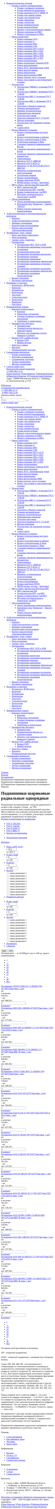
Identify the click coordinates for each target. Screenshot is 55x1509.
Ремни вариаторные (26, 72)
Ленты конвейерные (21, 199)
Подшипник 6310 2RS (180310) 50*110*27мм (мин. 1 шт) (27, 1237)
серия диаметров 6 (18, 886)
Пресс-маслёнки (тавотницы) (25, 235)
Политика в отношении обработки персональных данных (27, 1497)
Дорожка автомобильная (28, 108)
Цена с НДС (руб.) (14, 847)
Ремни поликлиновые (27, 60)
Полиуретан (17, 292)
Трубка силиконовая (21, 362)
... (7, 962)
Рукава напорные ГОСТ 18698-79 (32, 13)
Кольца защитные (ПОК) (28, 180)
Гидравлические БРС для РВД (30, 190)
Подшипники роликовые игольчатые (34, 268)
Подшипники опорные (27, 256)
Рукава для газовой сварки (29, 15)
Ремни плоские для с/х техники (31, 77)
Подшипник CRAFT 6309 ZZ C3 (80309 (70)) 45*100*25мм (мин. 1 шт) (21, 987)
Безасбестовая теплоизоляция (25, 225)
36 (7, 979)
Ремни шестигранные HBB (29, 75)
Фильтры (5, 842)
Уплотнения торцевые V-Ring (30, 142)
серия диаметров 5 (18, 884)
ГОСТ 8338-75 (13, 828)
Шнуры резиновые (25, 120)
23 (7, 965)
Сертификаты (12, 1458)
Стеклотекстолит (19, 297)
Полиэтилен (17, 299)
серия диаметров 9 (18, 894)
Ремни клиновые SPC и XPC (30, 58)
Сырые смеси (23, 127)
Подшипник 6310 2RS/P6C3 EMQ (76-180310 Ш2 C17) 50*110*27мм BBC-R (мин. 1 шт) (26, 1279)
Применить (11, 943)
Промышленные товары (17, 307)
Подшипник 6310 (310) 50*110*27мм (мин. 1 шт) (23, 1093)
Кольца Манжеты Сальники (24, 130)
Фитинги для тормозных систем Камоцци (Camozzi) (31, 334)
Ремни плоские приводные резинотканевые (29, 210)
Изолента (16, 347)
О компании (29, 369)
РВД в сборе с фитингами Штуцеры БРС (30, 185)
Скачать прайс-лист (15, 366)
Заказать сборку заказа (11, 395)
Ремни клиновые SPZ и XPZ (30, 51)
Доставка (19, 369)
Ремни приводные (20, 37)
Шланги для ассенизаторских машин (34, 29)
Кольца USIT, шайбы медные (25, 338)
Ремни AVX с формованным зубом (33, 68)
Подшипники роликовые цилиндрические (28, 274)
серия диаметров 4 (18, 881)
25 (7, 970)
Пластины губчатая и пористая (31, 106)
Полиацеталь (18, 290)
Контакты (10, 369)
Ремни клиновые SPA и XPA (30, 53)
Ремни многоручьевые (27, 70)
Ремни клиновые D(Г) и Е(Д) (30, 49)
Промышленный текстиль (24, 350)
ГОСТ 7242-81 (13, 826)
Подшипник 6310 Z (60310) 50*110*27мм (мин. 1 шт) (25, 1154)
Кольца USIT (23, 340)
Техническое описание (16, 837)
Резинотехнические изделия (19, 3)
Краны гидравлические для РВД (32, 192)
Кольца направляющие (27, 178)
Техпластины (18, 84)
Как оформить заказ (15, 1439)
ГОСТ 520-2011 (13, 823)
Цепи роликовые (19, 237)
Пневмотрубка (23, 326)
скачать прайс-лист (9, 402)
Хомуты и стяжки (20, 345)
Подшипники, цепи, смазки (19, 233)
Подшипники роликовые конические (34, 254)
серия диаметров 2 (18, 876)
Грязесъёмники (24, 158)
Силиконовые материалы (18, 352)
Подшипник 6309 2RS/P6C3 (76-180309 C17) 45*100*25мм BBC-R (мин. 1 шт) (21, 1050)
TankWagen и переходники (29, 321)
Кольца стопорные (20, 278)
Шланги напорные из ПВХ (29, 32)
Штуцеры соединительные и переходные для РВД (30, 195)
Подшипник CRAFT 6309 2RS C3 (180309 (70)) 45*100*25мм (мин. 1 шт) (22, 1072)
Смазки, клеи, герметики (23, 240)
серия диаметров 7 (18, 889)
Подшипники (18, 242)
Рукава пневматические (28, 25)
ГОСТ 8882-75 (13, 831)
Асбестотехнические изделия (25, 221)
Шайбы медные (24, 343)
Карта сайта (11, 1444)
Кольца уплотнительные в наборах (33, 137)
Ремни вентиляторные (27, 65)
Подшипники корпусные (28, 252)
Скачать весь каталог (15, 1460)
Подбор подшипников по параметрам (18, 819)
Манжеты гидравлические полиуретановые (29, 171)
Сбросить (10, 946)
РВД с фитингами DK (27, 187)
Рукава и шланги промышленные (27, 6)
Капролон (16, 288)
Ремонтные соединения (28, 314)
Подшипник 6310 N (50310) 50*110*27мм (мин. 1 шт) (25, 1135)
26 (7, 972)
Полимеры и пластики (16, 283)
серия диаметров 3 (18, 878)
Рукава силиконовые (21, 354)
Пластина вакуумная (26, 115)
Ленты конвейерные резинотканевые (34, 201)
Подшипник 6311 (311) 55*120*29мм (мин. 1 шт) (23, 1300)
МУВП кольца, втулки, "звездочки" (33, 182)
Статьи (9, 1471)
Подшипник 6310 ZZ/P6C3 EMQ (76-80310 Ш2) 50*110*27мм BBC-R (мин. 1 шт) (23, 1216)
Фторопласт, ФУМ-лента (23, 285)
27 (7, 974)
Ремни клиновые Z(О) (27, 39)
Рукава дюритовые (25, 20)
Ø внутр (10, 862)
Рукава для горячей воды (28, 17)
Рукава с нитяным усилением (30, 8)
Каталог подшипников (16, 833)
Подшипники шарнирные (29, 259)
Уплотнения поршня (26, 175)
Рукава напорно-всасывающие (31, 10)
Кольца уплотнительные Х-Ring (31, 139)
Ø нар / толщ (12, 854)
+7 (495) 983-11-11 (14, 371)
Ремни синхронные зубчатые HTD (33, 63)
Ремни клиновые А (26, 41)
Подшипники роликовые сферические (34, 271)
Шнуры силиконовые (21, 364)
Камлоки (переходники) (23, 309)
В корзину (5, 1006)
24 (7, 967)
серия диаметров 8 (18, 892)
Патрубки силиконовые (22, 357)
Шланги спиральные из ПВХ (30, 34)
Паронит (16, 218)
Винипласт (17, 302)
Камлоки (21, 311)
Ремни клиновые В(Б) (27, 44)
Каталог (10, 1453)
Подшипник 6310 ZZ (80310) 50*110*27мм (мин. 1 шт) (26, 1174)
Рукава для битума (25, 22)
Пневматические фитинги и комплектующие (30, 329)
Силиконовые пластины (23, 359)
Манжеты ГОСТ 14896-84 (29, 161)
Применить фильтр (15, 897)
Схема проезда (13, 1474)
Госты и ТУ (11, 1455)
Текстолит (16, 295)
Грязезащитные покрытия (28, 113)
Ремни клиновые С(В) (27, 46)
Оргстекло (16, 304)
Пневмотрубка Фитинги (23, 323)
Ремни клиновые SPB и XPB (30, 56)
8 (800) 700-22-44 (9, 392)
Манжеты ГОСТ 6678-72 (28, 163)
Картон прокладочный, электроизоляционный (22, 229)
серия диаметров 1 (18, 873)
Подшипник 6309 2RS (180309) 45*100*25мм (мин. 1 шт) (27, 1008)
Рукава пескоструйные (27, 27)
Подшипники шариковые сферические (34, 261)
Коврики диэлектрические (29, 111)
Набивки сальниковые (22, 223)
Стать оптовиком (14, 1437)
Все (8, 982)
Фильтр (9, 870)
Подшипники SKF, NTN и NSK (31, 245)
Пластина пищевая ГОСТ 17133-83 (33, 118)
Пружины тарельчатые (22, 280)
